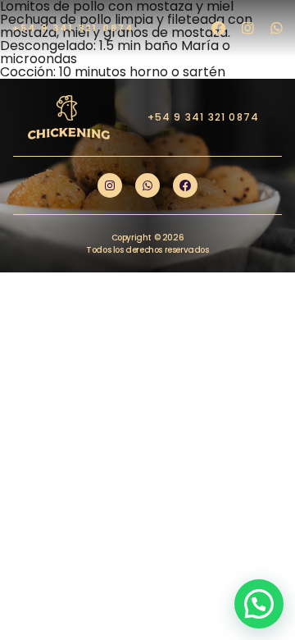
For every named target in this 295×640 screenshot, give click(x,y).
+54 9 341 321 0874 (73, 27)
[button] (259, 604)
